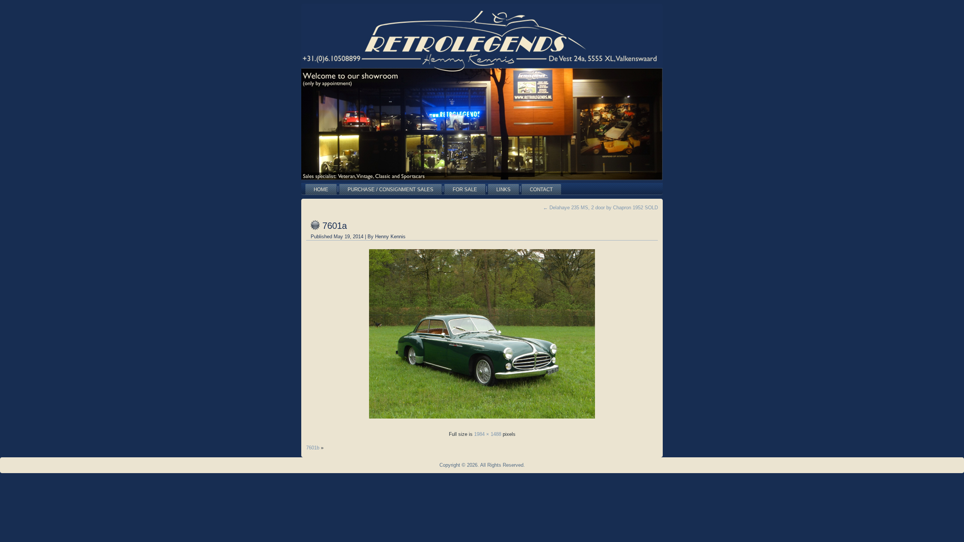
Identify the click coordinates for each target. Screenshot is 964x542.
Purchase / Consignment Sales (390, 189)
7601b (312, 448)
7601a (334, 226)
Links (503, 189)
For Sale (465, 189)
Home (321, 189)
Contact (541, 189)
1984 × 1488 (487, 434)
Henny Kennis (390, 236)
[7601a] (482, 420)
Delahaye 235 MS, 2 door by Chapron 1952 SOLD (600, 207)
